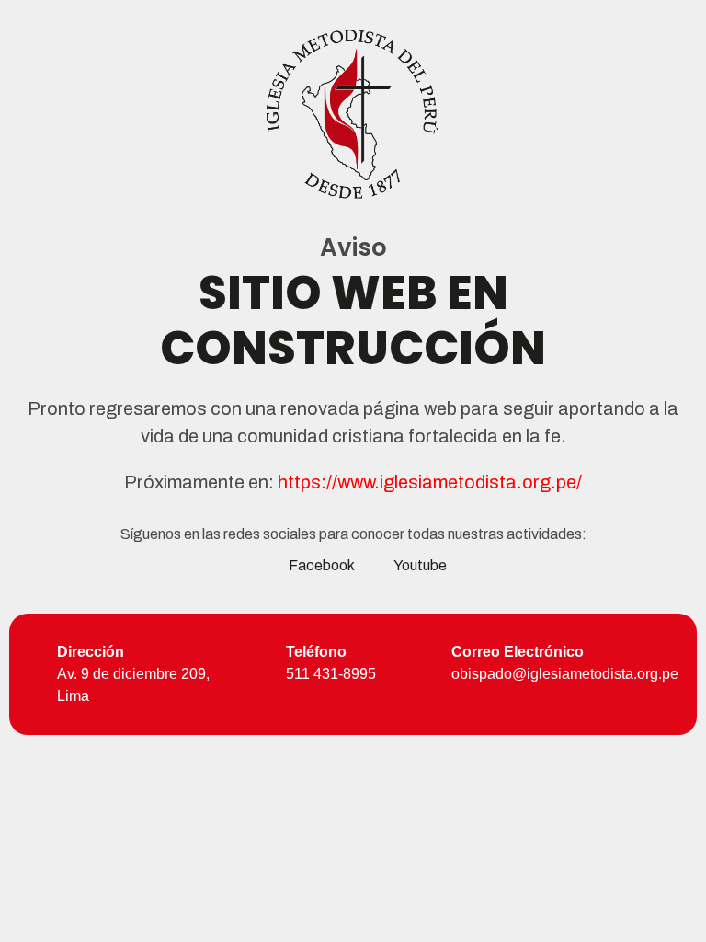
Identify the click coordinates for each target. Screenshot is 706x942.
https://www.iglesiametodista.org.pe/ (430, 482)
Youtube (420, 565)
